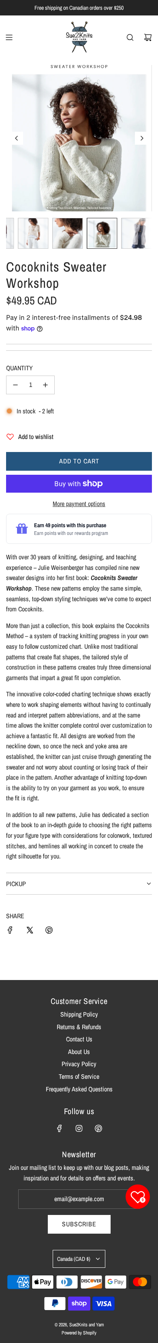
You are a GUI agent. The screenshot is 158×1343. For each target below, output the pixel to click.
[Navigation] (9, 37)
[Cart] (148, 37)
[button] (16, 138)
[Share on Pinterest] (49, 931)
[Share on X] (29, 931)
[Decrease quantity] (15, 385)
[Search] (130, 37)
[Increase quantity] (45, 385)
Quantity (19, 367)
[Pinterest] (98, 1128)
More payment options (79, 503)
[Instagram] (79, 1128)
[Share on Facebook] (10, 931)
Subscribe (79, 1223)
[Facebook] (59, 1128)
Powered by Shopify (79, 1333)
